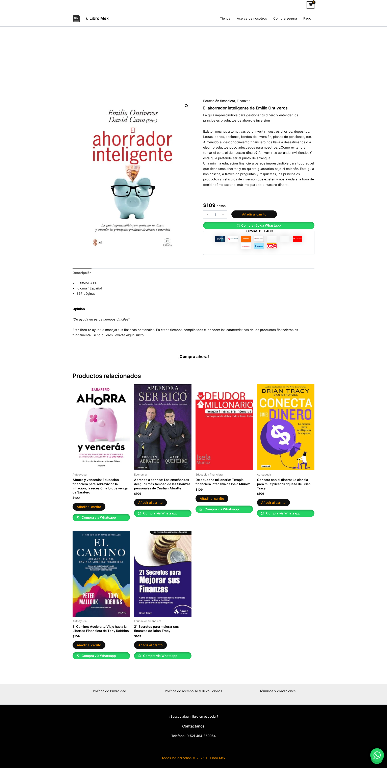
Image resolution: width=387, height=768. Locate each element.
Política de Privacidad (109, 691)
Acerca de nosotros (252, 18)
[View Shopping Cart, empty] (310, 5)
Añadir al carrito (254, 214)
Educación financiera (219, 101)
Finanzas (243, 101)
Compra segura (285, 18)
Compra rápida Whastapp (261, 225)
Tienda (225, 18)
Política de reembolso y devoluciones (193, 691)
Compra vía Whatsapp (98, 517)
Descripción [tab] (82, 273)
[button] (186, 106)
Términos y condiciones (277, 691)
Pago (307, 18)
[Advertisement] (193, 57)
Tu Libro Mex (96, 18)
